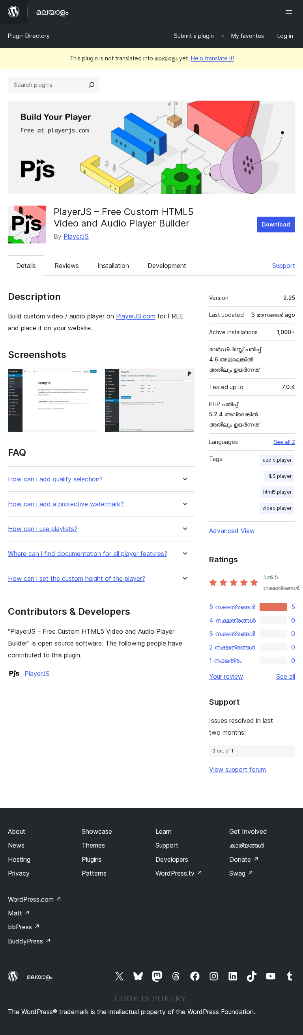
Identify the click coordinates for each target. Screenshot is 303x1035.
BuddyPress (29, 941)
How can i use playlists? (42, 529)
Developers (171, 859)
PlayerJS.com (135, 316)
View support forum (237, 769)
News (16, 845)
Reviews (66, 266)
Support (283, 266)
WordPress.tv (178, 873)
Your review (226, 676)
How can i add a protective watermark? (66, 504)
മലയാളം (39, 977)
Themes (93, 845)
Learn (163, 831)
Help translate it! (212, 58)
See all (285, 676)
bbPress (24, 927)
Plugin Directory (29, 35)
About (16, 831)
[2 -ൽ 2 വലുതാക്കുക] (184, 379)
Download (276, 224)
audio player (277, 460)
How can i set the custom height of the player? (76, 578)
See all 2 (284, 442)
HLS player (279, 476)
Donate (244, 859)
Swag (241, 873)
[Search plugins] (91, 85)
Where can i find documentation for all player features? (87, 554)
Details (26, 266)
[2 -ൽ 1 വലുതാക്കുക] (88, 379)
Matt (19, 913)
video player (277, 508)
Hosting (19, 859)
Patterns (94, 873)
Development (167, 266)
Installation (113, 266)
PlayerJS (76, 236)
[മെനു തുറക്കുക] (290, 12)
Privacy (19, 873)
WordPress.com (35, 899)
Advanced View (232, 531)
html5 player (277, 492)
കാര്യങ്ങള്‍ (246, 845)
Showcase (97, 831)
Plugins (92, 859)
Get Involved (248, 831)
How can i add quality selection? (55, 479)
